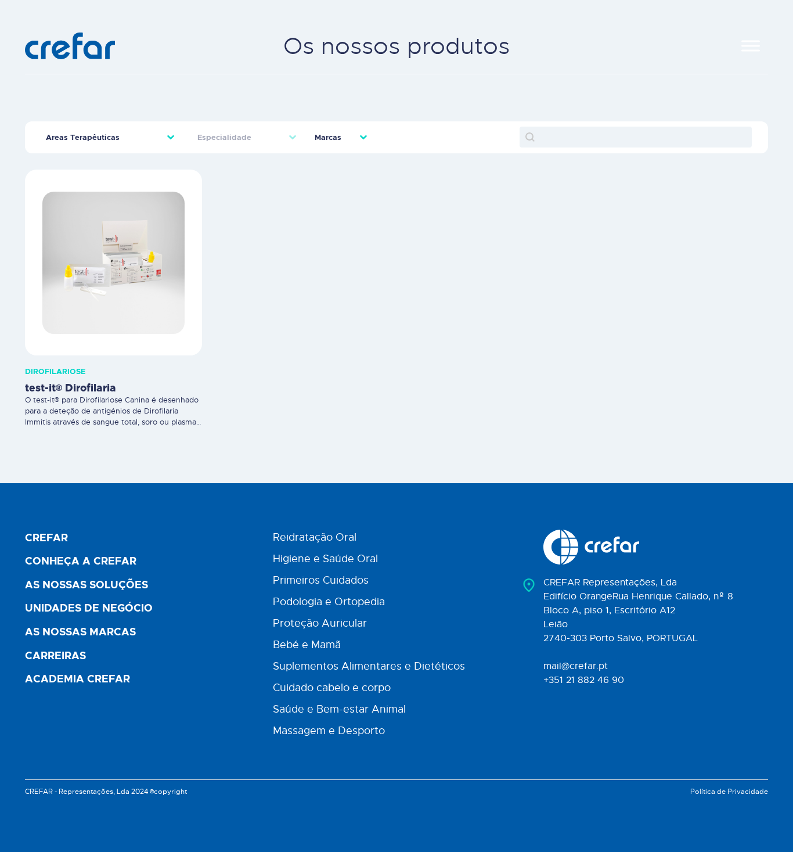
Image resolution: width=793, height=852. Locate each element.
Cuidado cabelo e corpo (332, 687)
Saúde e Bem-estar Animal (339, 709)
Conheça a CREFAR (80, 561)
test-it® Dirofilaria (70, 388)
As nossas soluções (86, 585)
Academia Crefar (77, 679)
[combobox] (100, 137)
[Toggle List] (170, 137)
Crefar (46, 538)
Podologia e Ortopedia (329, 601)
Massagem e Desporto (329, 730)
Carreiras (55, 656)
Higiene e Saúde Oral (325, 558)
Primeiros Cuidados (321, 580)
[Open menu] (750, 46)
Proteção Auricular (320, 623)
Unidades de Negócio (89, 608)
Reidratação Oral (314, 537)
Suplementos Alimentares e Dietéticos (369, 666)
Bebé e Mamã (307, 644)
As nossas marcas (80, 632)
